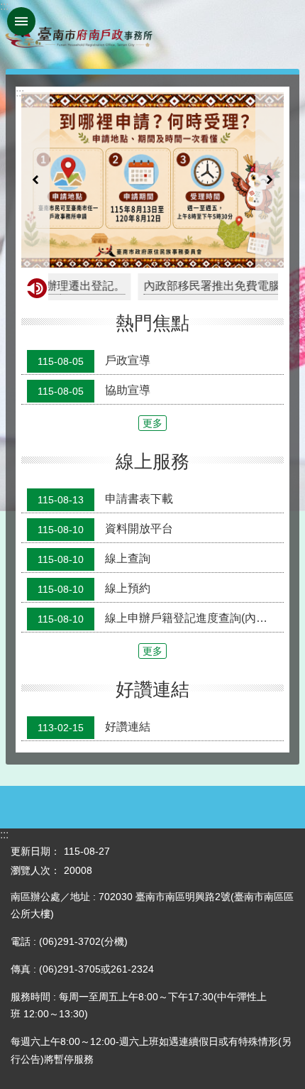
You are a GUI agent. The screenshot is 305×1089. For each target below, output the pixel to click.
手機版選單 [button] (21, 21)
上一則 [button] (35, 180)
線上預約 (94, 588)
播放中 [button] (260, 106)
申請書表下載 (105, 499)
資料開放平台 (105, 528)
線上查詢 (94, 558)
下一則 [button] (269, 180)
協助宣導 (94, 390)
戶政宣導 (94, 360)
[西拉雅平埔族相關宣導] (152, 180)
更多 (152, 423)
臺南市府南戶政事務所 (78, 34)
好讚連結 (94, 727)
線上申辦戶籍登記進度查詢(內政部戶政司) (161, 618)
